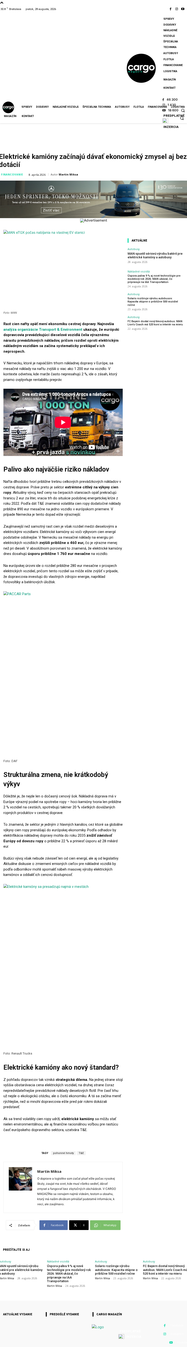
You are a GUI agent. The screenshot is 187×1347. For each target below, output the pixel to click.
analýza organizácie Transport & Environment (42, 329)
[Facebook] (171, 9)
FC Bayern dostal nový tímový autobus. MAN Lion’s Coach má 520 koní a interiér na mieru (155, 323)
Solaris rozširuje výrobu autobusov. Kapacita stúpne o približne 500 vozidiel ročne (153, 301)
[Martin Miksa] (20, 1187)
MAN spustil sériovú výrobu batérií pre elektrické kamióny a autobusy (155, 255)
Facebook (177, 1325)
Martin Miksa (68, 174)
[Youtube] (184, 9)
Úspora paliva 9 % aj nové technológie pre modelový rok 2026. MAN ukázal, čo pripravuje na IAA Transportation (154, 279)
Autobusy (134, 249)
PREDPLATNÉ (174, 115)
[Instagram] (178, 9)
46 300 (172, 99)
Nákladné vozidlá (139, 271)
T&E (81, 1153)
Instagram (177, 1334)
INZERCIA (170, 127)
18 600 (173, 110)
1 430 (172, 105)
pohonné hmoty (63, 1153)
